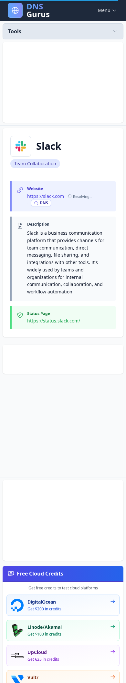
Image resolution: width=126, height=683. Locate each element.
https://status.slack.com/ (53, 321)
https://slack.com (45, 196)
